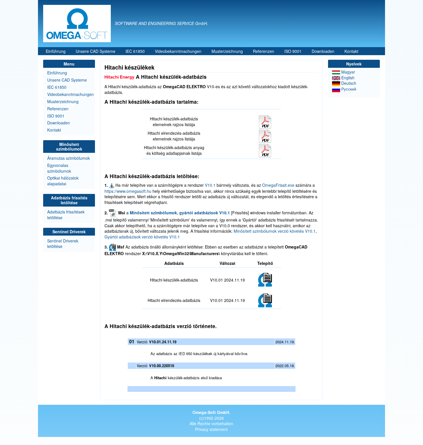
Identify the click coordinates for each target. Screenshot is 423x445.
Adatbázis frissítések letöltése (66, 214)
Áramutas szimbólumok (68, 158)
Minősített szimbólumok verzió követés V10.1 (275, 231)
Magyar (347, 72)
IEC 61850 (135, 51)
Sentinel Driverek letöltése (62, 243)
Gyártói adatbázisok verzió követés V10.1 (142, 237)
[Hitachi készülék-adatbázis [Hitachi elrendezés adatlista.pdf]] (265, 135)
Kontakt (351, 51)
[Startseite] (79, 23)
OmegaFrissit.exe (278, 185)
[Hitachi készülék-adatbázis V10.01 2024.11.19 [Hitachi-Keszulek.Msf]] (265, 279)
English (347, 77)
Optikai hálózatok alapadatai (63, 180)
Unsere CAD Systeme (95, 51)
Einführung (56, 51)
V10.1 (210, 185)
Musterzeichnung (227, 51)
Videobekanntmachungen (178, 51)
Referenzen (263, 51)
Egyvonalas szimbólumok (59, 168)
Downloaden (323, 51)
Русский (348, 89)
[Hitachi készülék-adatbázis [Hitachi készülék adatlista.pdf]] (265, 121)
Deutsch (348, 83)
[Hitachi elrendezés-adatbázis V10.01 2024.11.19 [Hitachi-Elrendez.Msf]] (265, 300)
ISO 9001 (293, 51)
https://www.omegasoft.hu (127, 191)
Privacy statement (211, 429)
